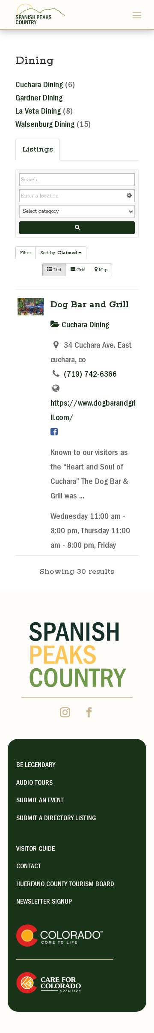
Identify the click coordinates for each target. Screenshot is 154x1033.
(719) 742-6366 (90, 375)
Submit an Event (40, 801)
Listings (37, 149)
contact (28, 867)
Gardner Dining (38, 98)
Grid (80, 270)
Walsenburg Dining (44, 125)
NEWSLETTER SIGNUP (44, 902)
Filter (25, 253)
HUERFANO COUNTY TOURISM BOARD (65, 884)
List (57, 270)
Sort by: (58, 253)
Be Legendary (35, 765)
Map (102, 270)
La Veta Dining (38, 112)
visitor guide (35, 849)
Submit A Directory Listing (56, 819)
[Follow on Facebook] (89, 712)
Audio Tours (34, 783)
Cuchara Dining (39, 85)
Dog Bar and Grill (89, 304)
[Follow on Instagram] (65, 712)
